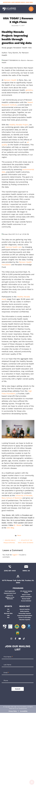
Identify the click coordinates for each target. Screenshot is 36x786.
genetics (29, 90)
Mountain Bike (8, 613)
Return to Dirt (26, 594)
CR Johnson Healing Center (26, 591)
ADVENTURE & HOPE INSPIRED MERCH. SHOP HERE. (18, 2)
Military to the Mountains (10, 598)
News (19, 535)
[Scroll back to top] (31, 783)
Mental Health (26, 598)
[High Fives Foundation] (9, 8)
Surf (8, 611)
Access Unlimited (26, 600)
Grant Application (10, 591)
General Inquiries (25, 609)
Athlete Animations (26, 596)
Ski (8, 609)
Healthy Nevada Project (18, 125)
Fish (8, 615)
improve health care (13, 247)
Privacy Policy (13, 711)
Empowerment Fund (10, 593)
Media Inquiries (24, 611)
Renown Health (10, 80)
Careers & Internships (24, 617)
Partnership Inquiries (25, 613)
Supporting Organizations (24, 615)
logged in (15, 555)
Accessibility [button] (23, 711)
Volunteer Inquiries (24, 619)
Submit (17, 689)
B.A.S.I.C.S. (10, 595)
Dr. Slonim (17, 525)
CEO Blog (10, 528)
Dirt (8, 617)
